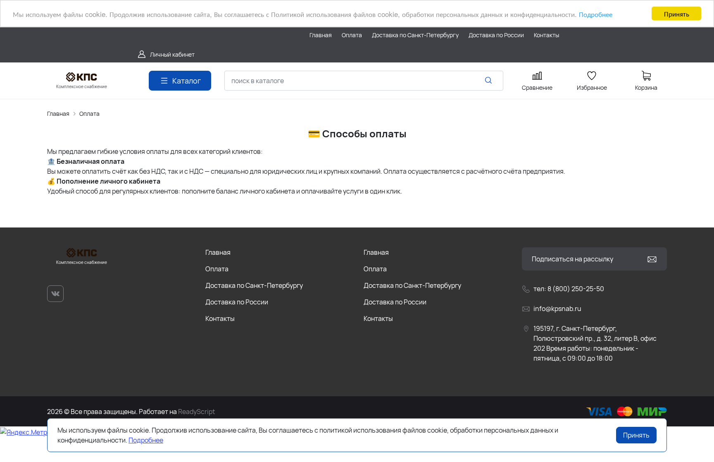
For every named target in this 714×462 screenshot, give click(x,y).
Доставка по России (236, 301)
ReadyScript (196, 411)
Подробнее (595, 14)
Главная (58, 113)
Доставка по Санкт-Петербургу (254, 285)
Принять (676, 13)
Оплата (89, 113)
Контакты (220, 318)
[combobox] (363, 81)
